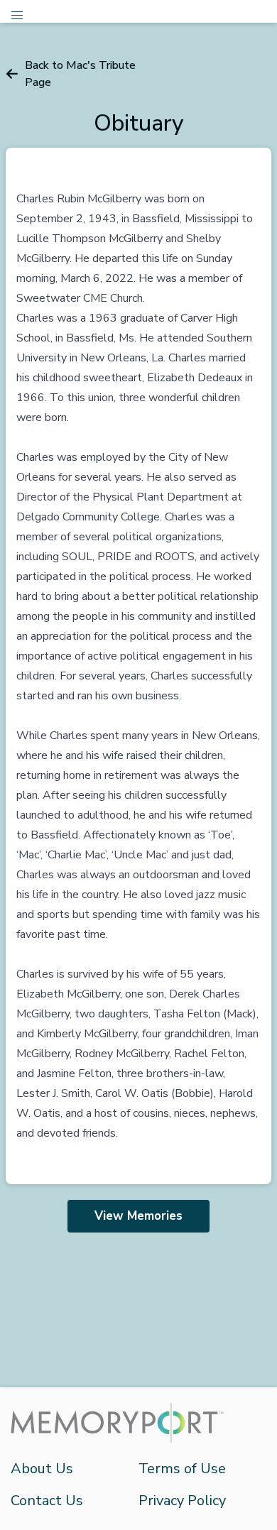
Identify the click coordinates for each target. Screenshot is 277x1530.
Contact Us (47, 1500)
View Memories (138, 1216)
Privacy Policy (182, 1500)
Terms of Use (182, 1468)
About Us (42, 1468)
